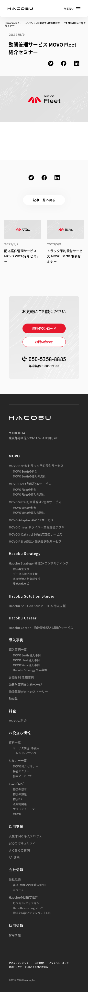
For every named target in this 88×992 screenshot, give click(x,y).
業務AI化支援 (21, 584)
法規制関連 (20, 804)
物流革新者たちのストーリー (28, 692)
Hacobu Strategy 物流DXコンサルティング (38, 563)
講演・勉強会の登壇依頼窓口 (30, 885)
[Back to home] (30, 418)
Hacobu (9, 23)
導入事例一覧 (18, 650)
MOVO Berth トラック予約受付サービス (36, 466)
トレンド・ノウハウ (25, 753)
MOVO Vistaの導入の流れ (29, 513)
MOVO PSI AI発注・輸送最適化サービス (35, 541)
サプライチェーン (24, 809)
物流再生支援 (21, 569)
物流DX (17, 799)
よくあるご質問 (19, 850)
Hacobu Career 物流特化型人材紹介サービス (41, 628)
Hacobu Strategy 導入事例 (30, 670)
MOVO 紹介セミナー (25, 766)
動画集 (13, 699)
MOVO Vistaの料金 (24, 508)
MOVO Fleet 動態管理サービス (30, 484)
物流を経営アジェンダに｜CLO (32, 913)
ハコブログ (16, 784)
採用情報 (15, 935)
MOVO (14, 455)
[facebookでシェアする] (63, 63)
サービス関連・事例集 (26, 748)
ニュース (18, 890)
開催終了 (42, 23)
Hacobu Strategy (25, 553)
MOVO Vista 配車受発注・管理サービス (35, 502)
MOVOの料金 (18, 721)
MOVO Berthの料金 (25, 471)
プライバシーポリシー (60, 963)
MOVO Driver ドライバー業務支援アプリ (37, 527)
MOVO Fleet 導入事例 (26, 660)
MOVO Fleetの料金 (24, 489)
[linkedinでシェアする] (76, 63)
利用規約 (39, 963)
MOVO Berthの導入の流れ (29, 476)
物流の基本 (20, 789)
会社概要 (15, 879)
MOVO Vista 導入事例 (26, 665)
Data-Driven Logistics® (28, 908)
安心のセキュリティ (22, 843)
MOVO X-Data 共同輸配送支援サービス (35, 534)
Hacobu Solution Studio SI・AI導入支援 (37, 606)
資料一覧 (15, 742)
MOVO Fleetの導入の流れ (29, 494)
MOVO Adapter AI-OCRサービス (31, 520)
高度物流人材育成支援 (27, 579)
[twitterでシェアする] (51, 63)
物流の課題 (20, 794)
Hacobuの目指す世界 (23, 897)
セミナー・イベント (25, 23)
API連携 (14, 857)
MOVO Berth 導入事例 (27, 655)
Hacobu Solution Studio (32, 596)
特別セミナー (21, 771)
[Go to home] (20, 8)
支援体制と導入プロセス (25, 836)
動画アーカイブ (22, 776)
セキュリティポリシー (20, 963)
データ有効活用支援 (25, 574)
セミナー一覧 (18, 761)
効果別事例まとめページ (25, 685)
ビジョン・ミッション (26, 903)
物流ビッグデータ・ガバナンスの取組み (28, 967)
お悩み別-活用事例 (21, 677)
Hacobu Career (23, 617)
